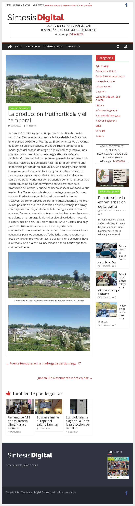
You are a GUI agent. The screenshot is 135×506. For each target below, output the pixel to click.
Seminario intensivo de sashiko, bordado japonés (71, 4)
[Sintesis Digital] (9, 46)
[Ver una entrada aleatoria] (125, 46)
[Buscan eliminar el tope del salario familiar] (49, 401)
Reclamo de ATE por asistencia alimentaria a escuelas (19, 422)
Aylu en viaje (102, 66)
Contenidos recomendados (110, 76)
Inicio (18, 46)
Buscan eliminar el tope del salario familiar (48, 420)
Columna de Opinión (106, 71)
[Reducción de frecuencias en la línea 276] (106, 304)
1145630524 (75, 34)
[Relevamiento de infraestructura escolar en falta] (106, 244)
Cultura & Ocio (103, 86)
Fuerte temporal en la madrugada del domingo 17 (43, 363)
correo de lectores (105, 81)
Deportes (101, 91)
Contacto (73, 46)
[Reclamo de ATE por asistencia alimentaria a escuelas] (20, 401)
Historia (100, 105)
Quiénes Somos (53, 46)
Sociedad (100, 130)
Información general (19, 108)
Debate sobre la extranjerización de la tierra (112, 202)
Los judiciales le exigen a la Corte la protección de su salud (78, 422)
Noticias (31, 46)
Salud (98, 125)
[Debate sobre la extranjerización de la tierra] (112, 170)
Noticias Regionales (106, 120)
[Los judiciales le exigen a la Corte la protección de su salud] (78, 401)
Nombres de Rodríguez (108, 115)
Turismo (100, 136)
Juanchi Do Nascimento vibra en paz (64, 378)
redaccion (31, 125)
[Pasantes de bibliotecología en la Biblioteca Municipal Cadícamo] (106, 272)
